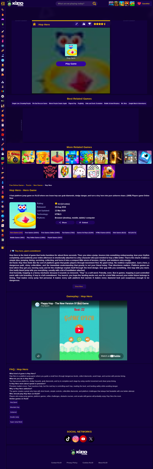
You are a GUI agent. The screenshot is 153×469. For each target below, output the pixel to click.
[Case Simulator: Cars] (111, 3)
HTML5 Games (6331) (103, 233)
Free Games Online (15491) (50, 233)
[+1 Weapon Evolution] (132, 3)
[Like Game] (84, 24)
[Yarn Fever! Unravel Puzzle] (64, 171)
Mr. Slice (124, 103)
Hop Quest (13, 402)
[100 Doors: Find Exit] (115, 157)
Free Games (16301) (32, 233)
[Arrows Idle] (86, 157)
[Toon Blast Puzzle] (108, 171)
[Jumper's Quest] (145, 157)
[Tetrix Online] (72, 157)
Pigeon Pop (72, 103)
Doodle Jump (14, 417)
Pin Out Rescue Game (39, 103)
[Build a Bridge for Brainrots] (121, 3)
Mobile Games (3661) (17, 237)
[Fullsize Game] (77, 24)
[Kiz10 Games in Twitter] (90, 438)
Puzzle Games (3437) (55, 237)
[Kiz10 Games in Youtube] (83, 438)
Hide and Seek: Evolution (93, 103)
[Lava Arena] (127, 3)
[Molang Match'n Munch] (79, 171)
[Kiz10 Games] (79, 452)
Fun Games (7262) (68, 233)
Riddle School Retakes (112, 103)
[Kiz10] (19, 3)
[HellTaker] (50, 171)
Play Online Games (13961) (36, 237)
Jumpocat (13, 412)
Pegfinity (81, 103)
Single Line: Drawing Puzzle (21, 103)
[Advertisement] (79, 13)
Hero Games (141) (16, 233)
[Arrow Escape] (94, 171)
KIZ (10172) (132, 233)
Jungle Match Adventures (137, 103)
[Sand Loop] (42, 157)
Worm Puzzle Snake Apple (58, 103)
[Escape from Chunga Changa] (116, 3)
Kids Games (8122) (119, 233)
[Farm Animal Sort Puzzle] (101, 157)
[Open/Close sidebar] (3, 3)
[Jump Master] (57, 157)
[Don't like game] (89, 24)
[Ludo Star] (28, 157)
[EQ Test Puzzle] (130, 157)
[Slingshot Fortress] (13, 157)
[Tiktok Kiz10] (67, 438)
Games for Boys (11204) (85, 233)
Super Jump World (16, 422)
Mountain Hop (14, 407)
